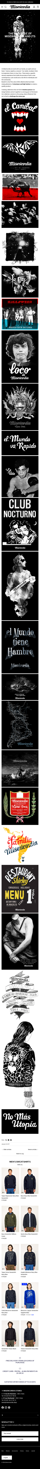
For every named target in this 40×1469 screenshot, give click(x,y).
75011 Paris (13, 1393)
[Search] (6, 7)
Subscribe (20, 1439)
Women (8, 1451)
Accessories (15, 1451)
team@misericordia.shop (9, 1402)
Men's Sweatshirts (20, 1162)
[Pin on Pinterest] (11, 1140)
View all (20, 1164)
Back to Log (20, 1153)
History (22, 1451)
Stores (27, 1451)
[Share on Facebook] (8, 1140)
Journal (33, 1451)
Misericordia (8, 1462)
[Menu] (2, 7)
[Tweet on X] (6, 1140)
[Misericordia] (20, 7)
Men (3, 1451)
